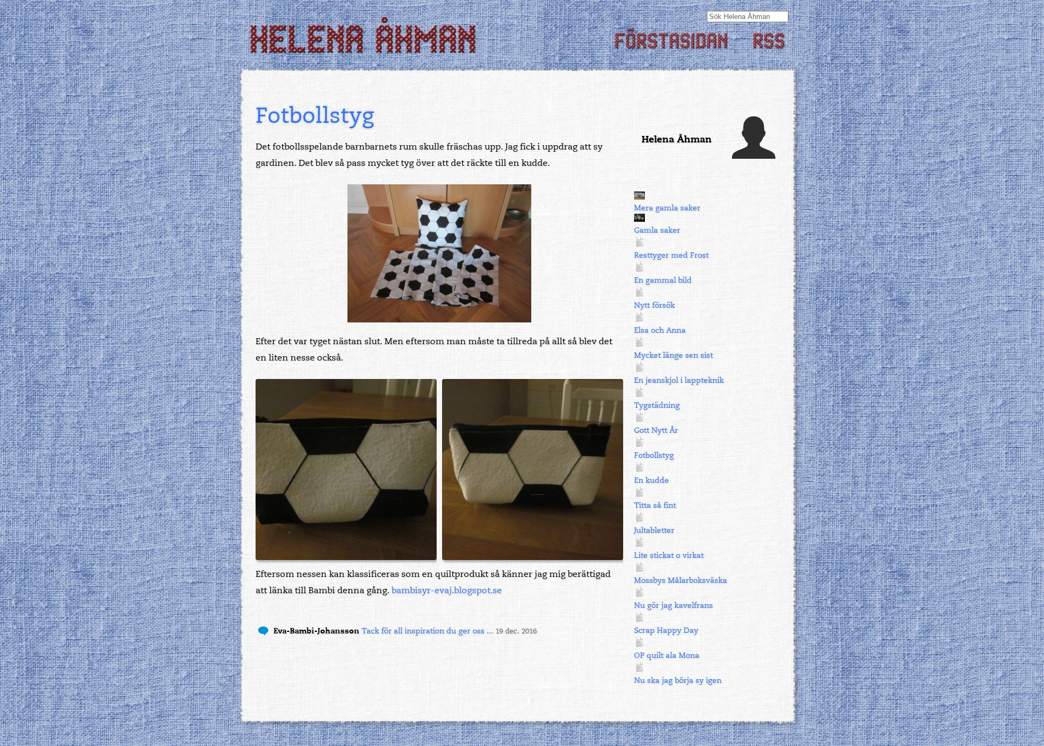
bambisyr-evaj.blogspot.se (446, 590)
